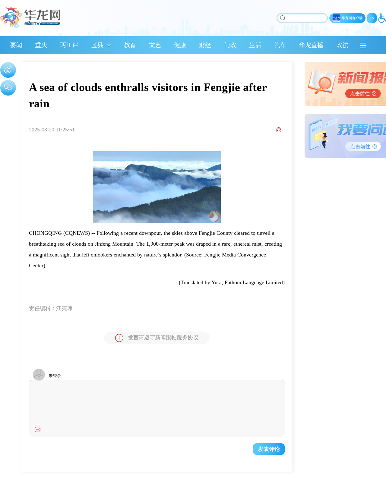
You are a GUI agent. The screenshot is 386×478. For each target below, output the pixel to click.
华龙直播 (311, 44)
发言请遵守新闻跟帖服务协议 (163, 338)
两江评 (69, 44)
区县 (97, 44)
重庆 (41, 44)
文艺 (155, 44)
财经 (205, 44)
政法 (342, 44)
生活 (255, 44)
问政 (230, 44)
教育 (130, 44)
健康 (180, 44)
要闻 (16, 44)
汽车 (280, 44)
